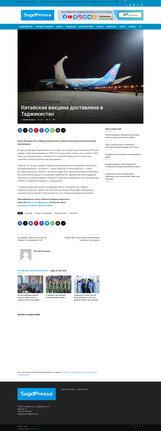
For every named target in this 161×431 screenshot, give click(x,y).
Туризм (94, 1)
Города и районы (71, 1)
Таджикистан (103, 1)
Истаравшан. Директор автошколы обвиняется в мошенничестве (32, 239)
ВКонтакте (43, 205)
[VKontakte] (141, 5)
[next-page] (22, 304)
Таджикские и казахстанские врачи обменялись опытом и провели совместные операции (86, 297)
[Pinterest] (36, 130)
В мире (117, 1)
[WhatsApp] (52, 130)
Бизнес (100, 26)
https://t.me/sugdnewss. (37, 202)
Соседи (111, 1)
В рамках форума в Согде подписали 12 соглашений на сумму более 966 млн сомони (122, 165)
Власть (42, 1)
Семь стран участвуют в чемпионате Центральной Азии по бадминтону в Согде (122, 146)
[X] (138, 5)
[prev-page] (19, 304)
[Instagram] (130, 5)
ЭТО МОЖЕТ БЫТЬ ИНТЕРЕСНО (33, 271)
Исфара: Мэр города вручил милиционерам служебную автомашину (82, 239)
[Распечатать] (58, 130)
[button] (140, 27)
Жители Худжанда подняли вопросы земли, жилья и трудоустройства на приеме (28, 297)
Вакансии (111, 26)
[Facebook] (126, 5)
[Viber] (41, 130)
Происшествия (59, 1)
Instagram (33, 205)
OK (51, 205)
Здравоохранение (44, 102)
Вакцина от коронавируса (43, 213)
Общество (49, 1)
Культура (82, 1)
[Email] (63, 130)
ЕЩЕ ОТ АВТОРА (58, 271)
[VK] (30, 130)
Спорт (88, 1)
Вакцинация (25, 102)
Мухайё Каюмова (29, 120)
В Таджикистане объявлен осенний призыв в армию (123, 155)
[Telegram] (134, 5)
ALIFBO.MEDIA (34, 429)
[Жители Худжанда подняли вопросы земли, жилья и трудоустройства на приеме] (30, 284)
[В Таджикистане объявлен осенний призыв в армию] (58, 284)
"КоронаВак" (28, 213)
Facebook (23, 205)
